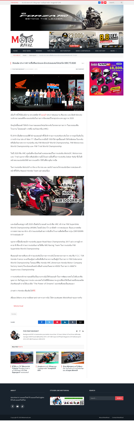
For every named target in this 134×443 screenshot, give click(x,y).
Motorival (18, 305)
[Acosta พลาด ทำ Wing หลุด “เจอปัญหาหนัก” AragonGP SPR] (47, 358)
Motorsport (65, 51)
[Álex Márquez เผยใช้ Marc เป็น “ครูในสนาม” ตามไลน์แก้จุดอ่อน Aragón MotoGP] (72, 358)
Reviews (39, 51)
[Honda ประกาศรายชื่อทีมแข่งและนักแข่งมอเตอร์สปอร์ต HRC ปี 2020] (47, 92)
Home (15, 51)
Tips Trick (51, 51)
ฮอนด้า (44, 114)
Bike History (100, 51)
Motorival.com (26, 417)
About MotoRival (104, 417)
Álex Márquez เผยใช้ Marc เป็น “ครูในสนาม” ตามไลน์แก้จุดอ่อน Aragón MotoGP (73, 368)
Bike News (27, 51)
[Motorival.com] (22, 40)
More (112, 51)
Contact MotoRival (117, 417)
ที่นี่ (34, 290)
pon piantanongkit (18, 69)
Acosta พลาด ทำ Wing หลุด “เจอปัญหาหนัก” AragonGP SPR (41, 3)
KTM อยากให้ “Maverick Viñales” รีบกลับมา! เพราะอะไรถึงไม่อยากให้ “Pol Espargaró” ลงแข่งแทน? (21, 369)
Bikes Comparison (83, 51)
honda (14, 314)
